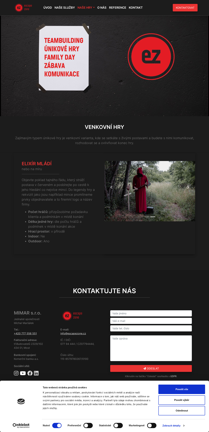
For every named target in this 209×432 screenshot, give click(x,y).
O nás (101, 7)
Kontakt (136, 7)
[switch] (88, 425)
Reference (117, 7)
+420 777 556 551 (25, 333)
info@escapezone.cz (73, 333)
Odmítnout (182, 410)
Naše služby (65, 7)
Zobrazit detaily (171, 425)
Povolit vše (182, 389)
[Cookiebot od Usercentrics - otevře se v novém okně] (21, 425)
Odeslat (152, 368)
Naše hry (85, 7)
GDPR (173, 376)
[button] (111, 187)
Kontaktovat (185, 7)
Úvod (47, 7)
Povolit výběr (181, 400)
